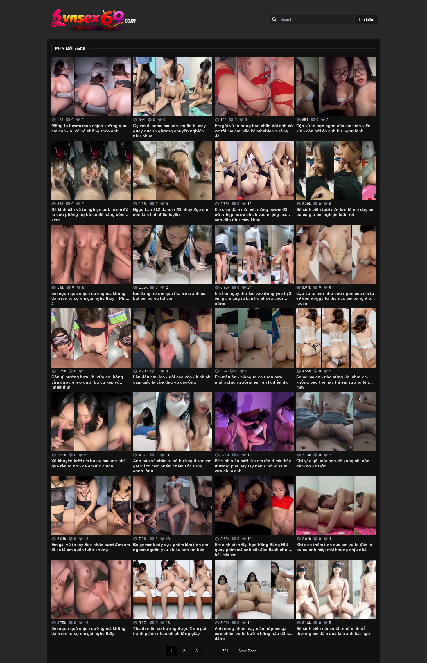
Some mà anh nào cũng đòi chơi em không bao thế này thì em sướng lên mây (332, 382)
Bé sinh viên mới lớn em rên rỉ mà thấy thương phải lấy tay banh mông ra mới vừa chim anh (253, 465)
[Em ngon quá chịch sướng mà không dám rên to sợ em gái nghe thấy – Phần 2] (91, 254)
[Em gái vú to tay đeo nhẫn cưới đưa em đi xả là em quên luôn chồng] (91, 505)
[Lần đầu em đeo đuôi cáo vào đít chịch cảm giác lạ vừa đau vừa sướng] (172, 338)
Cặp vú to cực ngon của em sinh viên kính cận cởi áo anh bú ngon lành (333, 128)
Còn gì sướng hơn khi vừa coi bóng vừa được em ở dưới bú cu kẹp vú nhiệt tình (87, 382)
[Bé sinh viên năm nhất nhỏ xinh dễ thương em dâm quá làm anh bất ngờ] (336, 589)
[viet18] (92, 20)
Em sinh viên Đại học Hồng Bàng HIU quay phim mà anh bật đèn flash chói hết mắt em (251, 549)
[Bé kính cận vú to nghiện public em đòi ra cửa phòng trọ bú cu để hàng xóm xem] (91, 170)
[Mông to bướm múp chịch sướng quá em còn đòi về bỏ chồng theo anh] (91, 86)
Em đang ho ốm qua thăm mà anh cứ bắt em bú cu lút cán (169, 296)
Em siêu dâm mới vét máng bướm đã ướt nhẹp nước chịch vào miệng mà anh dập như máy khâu (251, 214)
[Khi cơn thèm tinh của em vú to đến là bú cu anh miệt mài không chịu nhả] (336, 505)
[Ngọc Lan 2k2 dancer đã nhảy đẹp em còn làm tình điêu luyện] (172, 170)
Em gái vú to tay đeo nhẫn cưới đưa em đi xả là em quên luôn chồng (90, 547)
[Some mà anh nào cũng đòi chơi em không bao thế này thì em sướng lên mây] (336, 338)
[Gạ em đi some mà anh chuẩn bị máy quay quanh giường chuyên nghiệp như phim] (172, 86)
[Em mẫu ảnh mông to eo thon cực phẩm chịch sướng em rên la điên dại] (254, 338)
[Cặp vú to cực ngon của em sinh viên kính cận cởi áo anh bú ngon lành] (336, 86)
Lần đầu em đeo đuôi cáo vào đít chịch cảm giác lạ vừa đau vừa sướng (172, 379)
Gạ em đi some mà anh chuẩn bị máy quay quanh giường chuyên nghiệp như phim (169, 130)
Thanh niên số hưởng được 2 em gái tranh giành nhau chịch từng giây (169, 631)
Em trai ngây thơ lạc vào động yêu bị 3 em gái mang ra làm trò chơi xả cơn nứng (253, 298)
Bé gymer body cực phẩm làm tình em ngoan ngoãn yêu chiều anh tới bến (170, 547)
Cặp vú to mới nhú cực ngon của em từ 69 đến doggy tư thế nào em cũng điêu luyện (335, 298)
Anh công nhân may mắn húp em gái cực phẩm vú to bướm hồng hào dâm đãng (252, 633)
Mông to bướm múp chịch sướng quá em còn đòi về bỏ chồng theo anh (88, 128)
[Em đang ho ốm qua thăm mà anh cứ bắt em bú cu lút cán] (172, 254)
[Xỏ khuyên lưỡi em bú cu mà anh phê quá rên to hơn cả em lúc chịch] (91, 421)
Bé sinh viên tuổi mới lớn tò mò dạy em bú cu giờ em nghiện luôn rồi (335, 212)
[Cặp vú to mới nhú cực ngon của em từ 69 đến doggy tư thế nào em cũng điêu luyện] (336, 254)
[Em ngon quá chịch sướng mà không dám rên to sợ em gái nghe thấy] (91, 589)
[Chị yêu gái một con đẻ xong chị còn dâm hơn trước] (336, 421)
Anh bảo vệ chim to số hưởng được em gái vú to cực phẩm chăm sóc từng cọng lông (172, 465)
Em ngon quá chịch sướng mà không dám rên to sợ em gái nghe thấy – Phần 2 (90, 298)
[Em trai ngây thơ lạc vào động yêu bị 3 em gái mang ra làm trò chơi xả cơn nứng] (254, 254)
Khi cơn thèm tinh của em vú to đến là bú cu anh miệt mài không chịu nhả (334, 547)
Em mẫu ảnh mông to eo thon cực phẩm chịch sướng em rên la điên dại (252, 379)
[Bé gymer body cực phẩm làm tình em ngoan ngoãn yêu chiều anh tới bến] (172, 505)
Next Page (247, 651)
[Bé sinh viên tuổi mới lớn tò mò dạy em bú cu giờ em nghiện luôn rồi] (336, 170)
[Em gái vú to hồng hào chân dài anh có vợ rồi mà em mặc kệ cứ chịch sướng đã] (254, 86)
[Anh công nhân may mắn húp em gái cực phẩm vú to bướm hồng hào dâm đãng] (254, 589)
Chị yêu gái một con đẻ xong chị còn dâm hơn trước (332, 463)
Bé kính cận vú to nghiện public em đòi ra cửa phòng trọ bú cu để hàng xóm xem (90, 214)
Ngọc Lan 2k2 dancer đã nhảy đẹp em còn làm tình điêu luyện (170, 212)
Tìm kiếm (366, 19)
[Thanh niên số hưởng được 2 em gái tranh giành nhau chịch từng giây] (172, 589)
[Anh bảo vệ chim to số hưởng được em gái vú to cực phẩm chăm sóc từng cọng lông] (172, 421)
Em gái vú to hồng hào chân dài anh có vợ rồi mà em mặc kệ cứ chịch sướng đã (254, 130)
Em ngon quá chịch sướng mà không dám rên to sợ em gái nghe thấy (88, 631)
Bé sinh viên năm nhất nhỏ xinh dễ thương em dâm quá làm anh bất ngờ (333, 631)
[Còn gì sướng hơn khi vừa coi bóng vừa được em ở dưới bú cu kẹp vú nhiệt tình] (91, 338)
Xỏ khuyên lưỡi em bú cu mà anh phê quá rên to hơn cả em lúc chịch (88, 463)
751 (225, 651)
